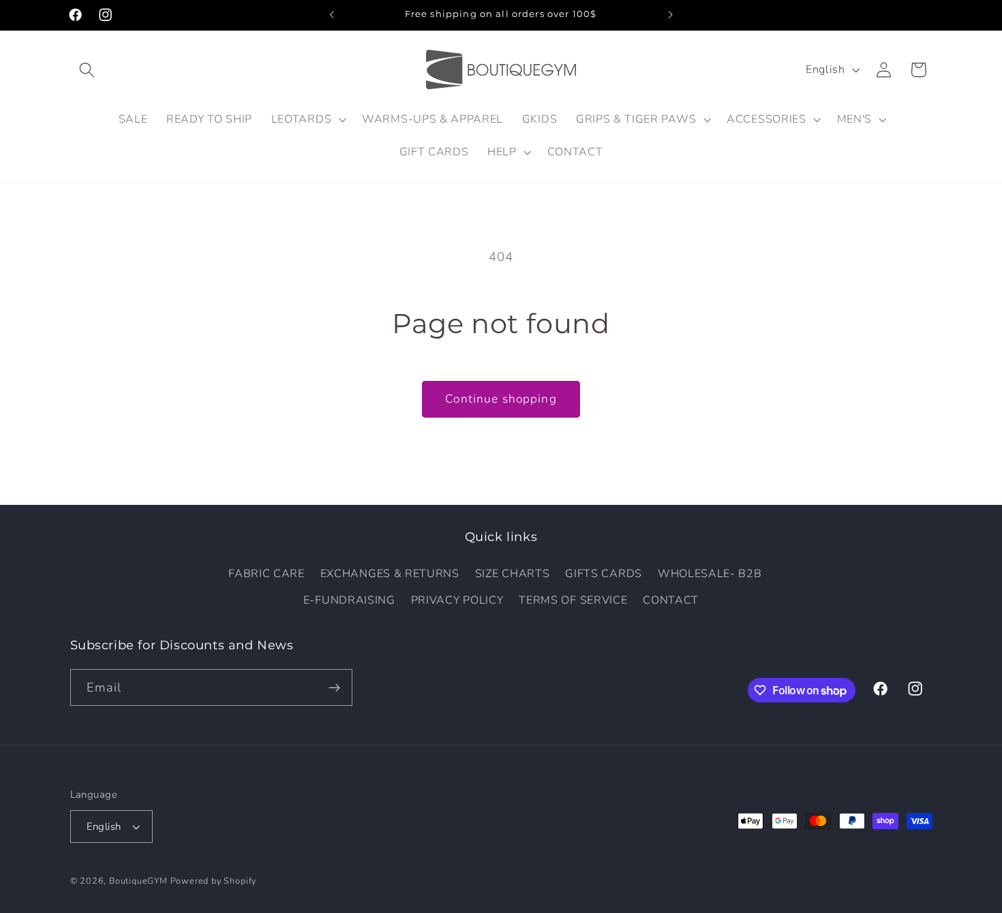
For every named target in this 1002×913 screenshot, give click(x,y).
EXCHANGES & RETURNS (389, 573)
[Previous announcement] (332, 15)
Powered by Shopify (213, 880)
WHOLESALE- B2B (710, 573)
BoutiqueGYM (138, 880)
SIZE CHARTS (512, 573)
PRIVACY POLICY (457, 600)
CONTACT (671, 600)
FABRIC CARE (266, 573)
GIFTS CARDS (603, 573)
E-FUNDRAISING (349, 600)
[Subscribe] (334, 687)
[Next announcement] (670, 15)
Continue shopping (501, 399)
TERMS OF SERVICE (573, 600)
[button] (87, 69)
